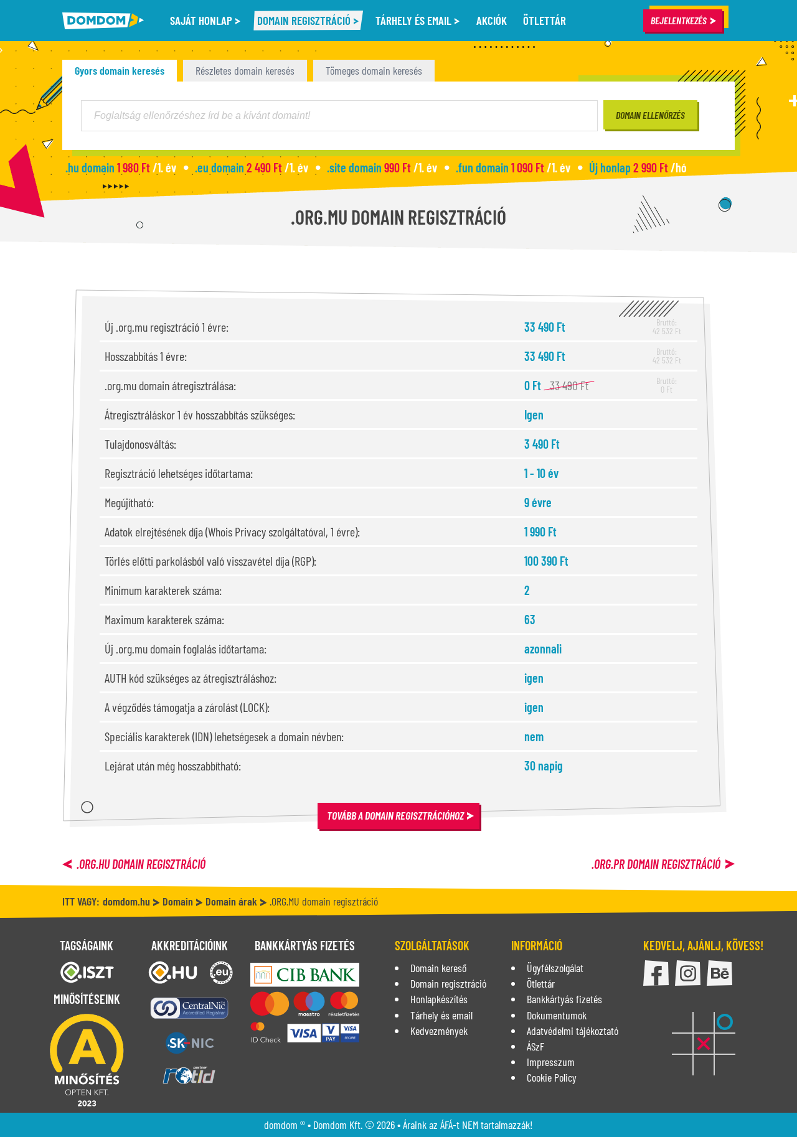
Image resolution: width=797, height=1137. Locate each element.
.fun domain (513, 167)
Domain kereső (438, 968)
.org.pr (656, 863)
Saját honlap (202, 20)
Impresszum (551, 1062)
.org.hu (141, 863)
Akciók (491, 20)
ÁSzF (535, 1046)
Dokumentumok (557, 1015)
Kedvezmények (439, 1030)
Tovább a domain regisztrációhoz (395, 815)
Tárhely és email (414, 20)
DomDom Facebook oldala (656, 973)
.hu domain (120, 167)
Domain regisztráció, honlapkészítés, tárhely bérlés (103, 20)
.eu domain (251, 167)
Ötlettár (544, 20)
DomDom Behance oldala (719, 973)
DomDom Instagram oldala (687, 973)
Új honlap (638, 167)
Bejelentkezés (679, 20)
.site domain (382, 167)
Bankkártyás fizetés (564, 999)
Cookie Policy (552, 1077)
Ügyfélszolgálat (555, 968)
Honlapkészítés (439, 999)
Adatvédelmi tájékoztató (572, 1030)
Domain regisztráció (305, 20)
